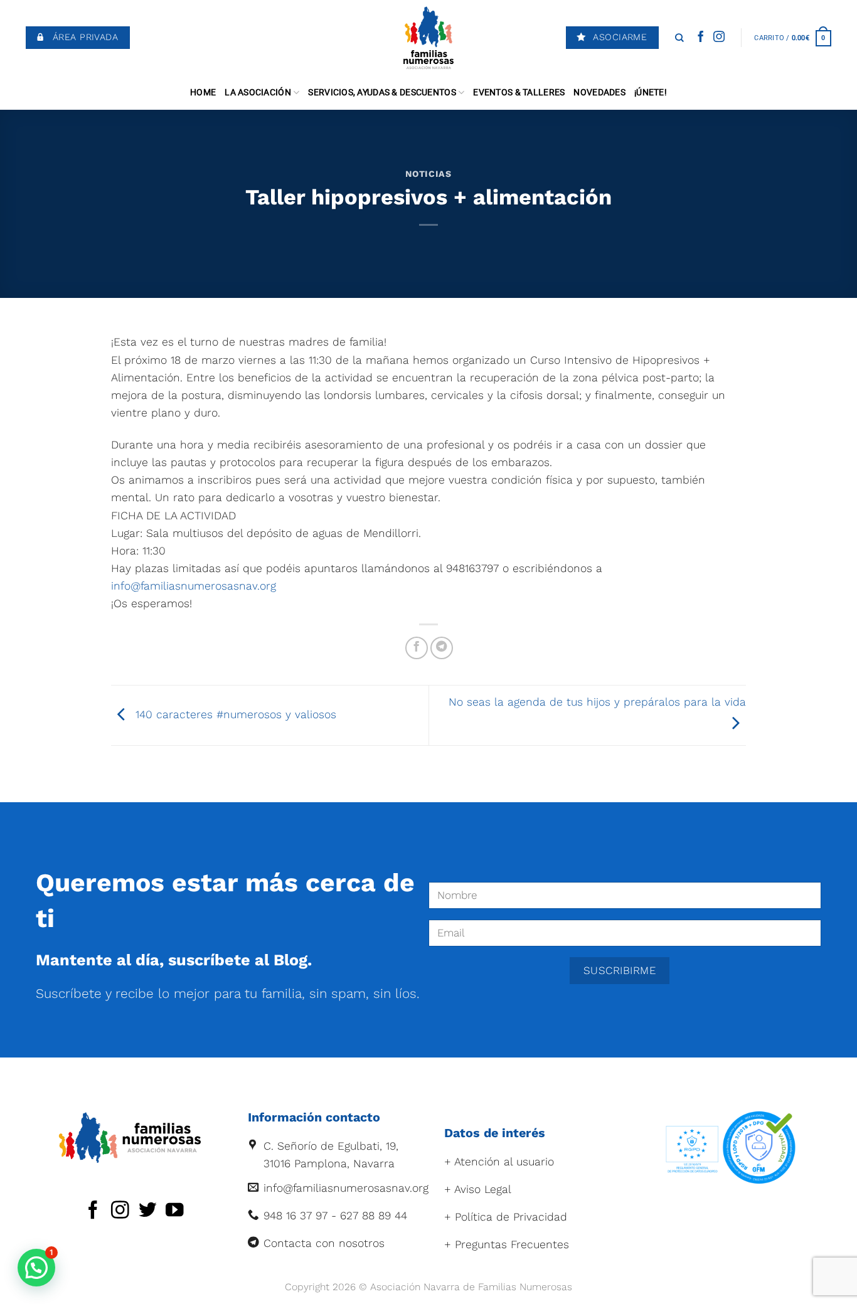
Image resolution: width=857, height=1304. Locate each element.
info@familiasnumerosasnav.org (193, 586)
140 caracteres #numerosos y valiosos (234, 714)
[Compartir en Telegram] (441, 648)
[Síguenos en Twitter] (148, 1211)
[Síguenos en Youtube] (175, 1211)
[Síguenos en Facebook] (700, 37)
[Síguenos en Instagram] (719, 37)
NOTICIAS (428, 174)
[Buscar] (679, 37)
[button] (36, 1267)
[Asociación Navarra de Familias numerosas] (428, 37)
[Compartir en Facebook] (416, 648)
